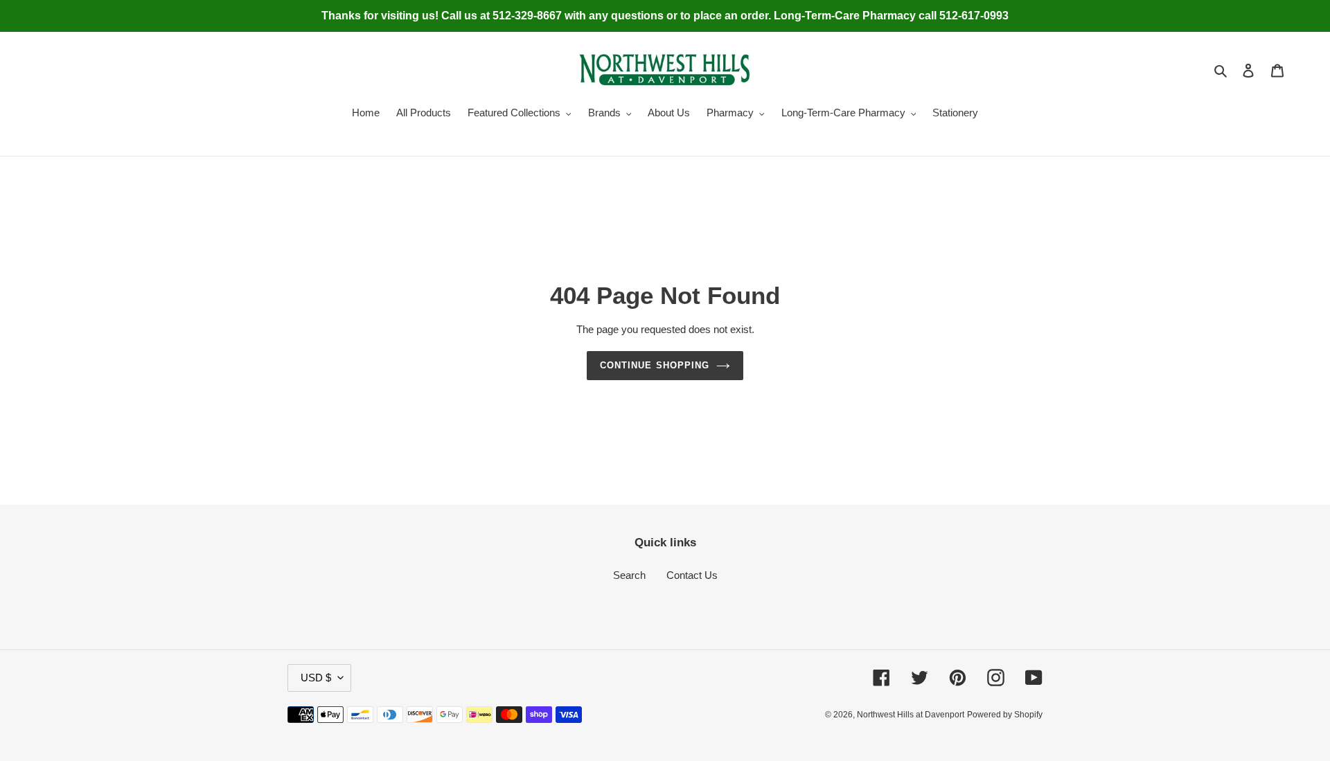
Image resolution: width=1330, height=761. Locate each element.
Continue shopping (654, 365)
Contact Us (692, 575)
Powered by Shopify (1005, 714)
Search (629, 575)
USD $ (316, 677)
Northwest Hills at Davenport (910, 714)
